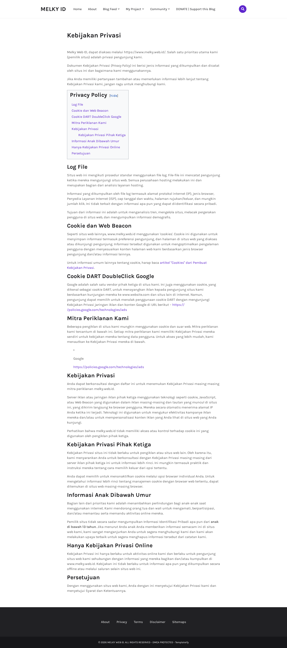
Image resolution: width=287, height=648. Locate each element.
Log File (77, 104)
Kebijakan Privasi (85, 129)
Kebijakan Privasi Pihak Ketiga (102, 135)
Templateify (182, 642)
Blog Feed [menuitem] (110, 9)
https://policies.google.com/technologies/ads (108, 367)
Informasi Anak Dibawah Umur (95, 141)
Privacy (122, 622)
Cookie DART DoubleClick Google (96, 117)
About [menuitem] (92, 9)
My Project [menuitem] (133, 9)
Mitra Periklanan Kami (89, 123)
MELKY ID (53, 9)
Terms (138, 622)
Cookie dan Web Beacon (90, 111)
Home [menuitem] (77, 9)
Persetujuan (81, 153)
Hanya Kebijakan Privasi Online (96, 147)
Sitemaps (179, 622)
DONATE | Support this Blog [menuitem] (195, 9)
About (105, 622)
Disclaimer (157, 622)
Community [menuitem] (158, 9)
